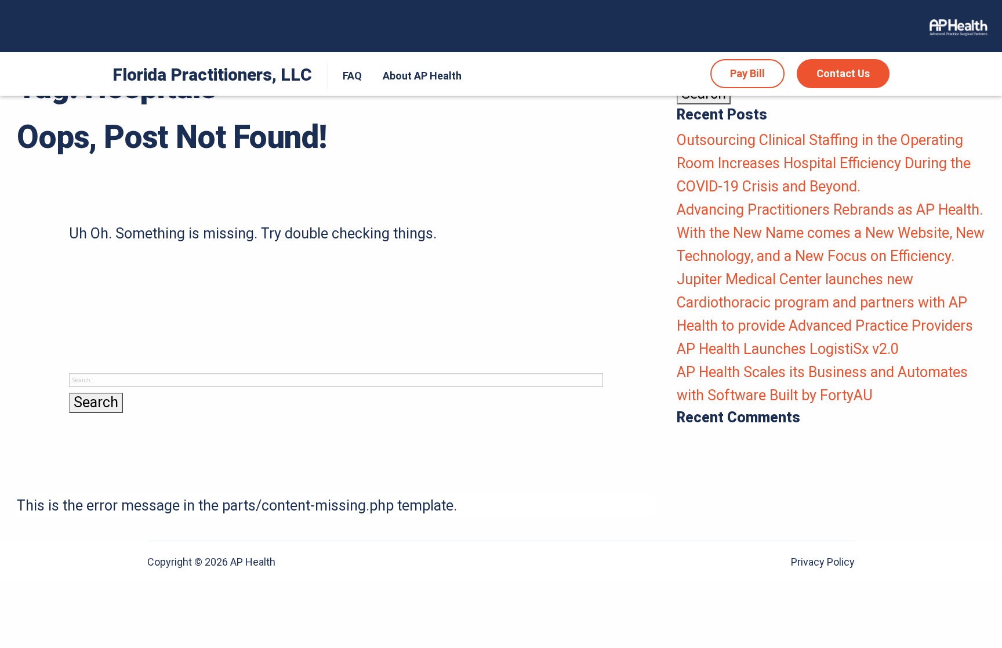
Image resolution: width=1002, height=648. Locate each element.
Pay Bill (747, 73)
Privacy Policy (823, 562)
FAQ (352, 76)
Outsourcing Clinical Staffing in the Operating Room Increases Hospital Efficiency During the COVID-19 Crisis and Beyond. (824, 163)
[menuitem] (349, 76)
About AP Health (422, 76)
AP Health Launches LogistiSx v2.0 (788, 349)
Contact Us (843, 73)
